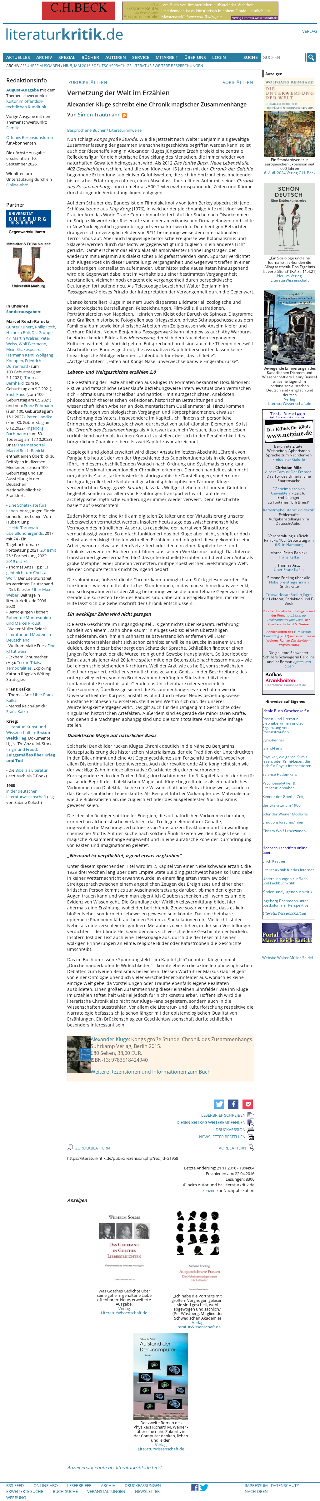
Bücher (90, 57)
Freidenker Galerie (288, 459)
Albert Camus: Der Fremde (288, 471)
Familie (12, 127)
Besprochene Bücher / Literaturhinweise (104, 130)
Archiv (44, 57)
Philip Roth (45, 327)
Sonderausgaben (23, 311)
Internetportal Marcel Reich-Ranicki (25, 447)
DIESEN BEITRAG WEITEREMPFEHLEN (211, 1122)
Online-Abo (16, 185)
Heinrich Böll (18, 332)
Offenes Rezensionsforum (30, 137)
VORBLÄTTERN (238, 82)
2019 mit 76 (17, 561)
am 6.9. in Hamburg (294, 542)
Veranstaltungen (106, 1491)
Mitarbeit (167, 57)
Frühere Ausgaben (41, 65)
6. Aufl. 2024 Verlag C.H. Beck (289, 172)
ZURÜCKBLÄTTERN (87, 82)
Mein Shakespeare (23, 349)
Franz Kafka (17, 711)
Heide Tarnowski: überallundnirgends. (25, 530)
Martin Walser (25, 338)
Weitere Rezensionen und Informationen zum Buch (151, 1071)
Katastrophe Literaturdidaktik (288, 509)
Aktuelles (18, 57)
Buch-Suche (65, 1491)
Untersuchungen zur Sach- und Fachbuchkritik (285, 880)
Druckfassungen (143, 1485)
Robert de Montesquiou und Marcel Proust (28, 620)
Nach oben (256, 1491)
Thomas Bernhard (22, 380)
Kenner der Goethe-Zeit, (283, 796)
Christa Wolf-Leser (278, 830)
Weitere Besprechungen (179, 65)
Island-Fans (272, 748)
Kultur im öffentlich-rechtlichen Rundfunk (26, 104)
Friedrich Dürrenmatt (23, 363)
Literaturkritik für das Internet (288, 869)
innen (301, 830)
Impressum (256, 1485)
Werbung (16, 1497)
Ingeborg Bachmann (24, 430)
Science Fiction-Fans (280, 774)
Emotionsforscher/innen (283, 821)
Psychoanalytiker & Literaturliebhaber (279, 785)
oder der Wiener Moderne (285, 813)
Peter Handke (39, 417)
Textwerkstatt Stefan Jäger (289, 594)
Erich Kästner (274, 861)
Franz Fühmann (38, 405)
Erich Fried (16, 394)
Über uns (195, 57)
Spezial (66, 57)
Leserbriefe (79, 1485)
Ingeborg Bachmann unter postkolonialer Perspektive (285, 903)
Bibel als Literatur (31, 770)
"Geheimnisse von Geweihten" (288, 490)
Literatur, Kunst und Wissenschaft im (28, 732)
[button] (219, 1104)
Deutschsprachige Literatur (123, 65)
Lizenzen (207, 1190)
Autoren (115, 57)
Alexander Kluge (110, 1039)
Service (140, 57)
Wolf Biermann (32, 344)
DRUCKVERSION (231, 1129)
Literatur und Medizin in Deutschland (28, 637)
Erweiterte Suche (24, 1491)
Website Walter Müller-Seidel (287, 957)
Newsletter (147, 1491)
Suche (250, 57)
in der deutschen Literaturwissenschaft (26, 794)
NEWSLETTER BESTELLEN (222, 1136)
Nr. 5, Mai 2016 (77, 65)
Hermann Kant (20, 355)
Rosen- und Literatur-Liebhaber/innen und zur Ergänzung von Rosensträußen (283, 725)
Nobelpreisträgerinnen (289, 581)
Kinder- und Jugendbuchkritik (287, 891)
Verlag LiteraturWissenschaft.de (124, 1311)
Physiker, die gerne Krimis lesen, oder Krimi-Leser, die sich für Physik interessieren (286, 761)
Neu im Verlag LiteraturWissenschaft (290, 278)
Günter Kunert (19, 327)
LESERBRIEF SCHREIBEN (223, 1115)
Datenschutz (285, 1485)
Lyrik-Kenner (273, 739)
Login (219, 57)
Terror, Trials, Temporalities (23, 665)
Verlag (309, 31)
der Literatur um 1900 (281, 805)
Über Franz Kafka (289, 569)
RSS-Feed (15, 1485)
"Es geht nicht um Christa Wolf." (27, 572)
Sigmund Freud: (30, 754)
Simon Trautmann (99, 114)
